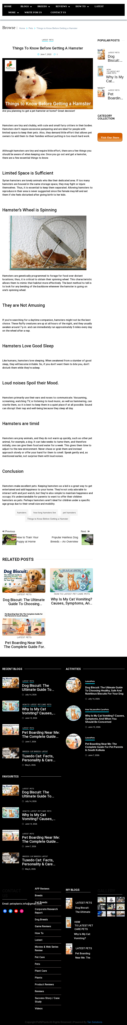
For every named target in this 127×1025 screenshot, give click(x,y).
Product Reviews (44, 984)
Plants (38, 977)
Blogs (25, 6)
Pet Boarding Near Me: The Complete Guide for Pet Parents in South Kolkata (24, 645)
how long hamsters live (44, 512)
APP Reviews (42, 888)
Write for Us (33, 12)
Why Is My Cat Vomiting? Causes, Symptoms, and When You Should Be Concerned (71, 601)
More (12, 12)
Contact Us (58, 12)
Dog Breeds (41, 919)
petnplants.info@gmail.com (26, 903)
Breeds (42, 6)
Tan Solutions (94, 1022)
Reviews (61, 6)
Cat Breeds (35, 751)
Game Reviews (43, 926)
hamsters (21, 512)
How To (81, 6)
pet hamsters (69, 512)
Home (8, 6)
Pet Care (78, 594)
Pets (117, 52)
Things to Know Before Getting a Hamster (47, 519)
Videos (39, 1008)
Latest (99, 6)
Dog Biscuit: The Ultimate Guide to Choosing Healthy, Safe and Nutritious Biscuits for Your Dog (24, 602)
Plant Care (41, 970)
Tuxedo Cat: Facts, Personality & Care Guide (38, 758)
